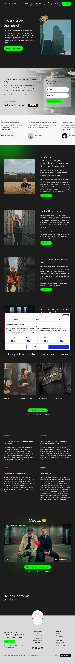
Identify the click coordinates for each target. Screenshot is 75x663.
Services (38, 4)
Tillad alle (59, 346)
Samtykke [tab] (15, 319)
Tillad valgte (37, 346)
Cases (27, 4)
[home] (11, 4)
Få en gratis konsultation (37, 410)
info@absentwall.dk (37, 635)
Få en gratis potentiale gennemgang (54, 82)
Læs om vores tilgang (13, 48)
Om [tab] (59, 319)
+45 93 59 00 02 (60, 637)
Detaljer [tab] (38, 319)
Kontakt (66, 4)
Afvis (16, 346)
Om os (48, 4)
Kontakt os (46, 195)
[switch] (29, 341)
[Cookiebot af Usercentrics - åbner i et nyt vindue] (63, 315)
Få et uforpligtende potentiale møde (37, 567)
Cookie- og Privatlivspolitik (32, 655)
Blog (56, 4)
